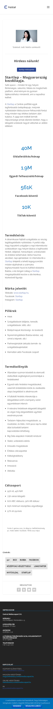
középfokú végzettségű (19, 566)
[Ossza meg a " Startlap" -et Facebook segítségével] (18, 589)
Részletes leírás (33, 706)
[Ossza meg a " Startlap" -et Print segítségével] (34, 589)
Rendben (17, 706)
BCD (15, 560)
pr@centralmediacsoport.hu (13, 688)
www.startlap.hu (21, 293)
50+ (8, 560)
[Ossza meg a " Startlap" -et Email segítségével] (29, 589)
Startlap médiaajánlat (26, 70)
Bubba (23, 560)
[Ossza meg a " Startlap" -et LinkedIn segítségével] (23, 589)
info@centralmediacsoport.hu (13, 670)
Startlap (11, 104)
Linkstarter (40, 566)
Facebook (34, 560)
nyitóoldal (12, 573)
